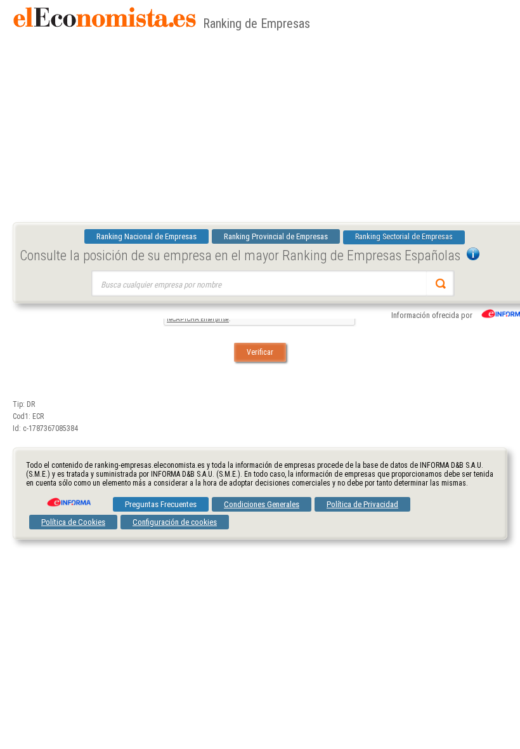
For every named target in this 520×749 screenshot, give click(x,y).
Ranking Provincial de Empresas (276, 236)
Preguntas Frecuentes (161, 504)
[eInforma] (68, 497)
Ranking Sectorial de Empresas (404, 236)
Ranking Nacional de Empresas (146, 236)
